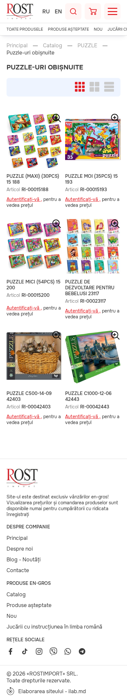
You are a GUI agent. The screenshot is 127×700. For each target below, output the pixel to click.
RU (46, 11)
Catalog (52, 45)
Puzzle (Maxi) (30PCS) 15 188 (33, 179)
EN (58, 11)
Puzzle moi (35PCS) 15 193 (91, 179)
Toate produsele (25, 29)
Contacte (18, 570)
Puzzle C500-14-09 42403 (29, 396)
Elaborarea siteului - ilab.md (52, 691)
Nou (98, 29)
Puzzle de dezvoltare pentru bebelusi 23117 (89, 288)
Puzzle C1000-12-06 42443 (88, 396)
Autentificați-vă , (24, 199)
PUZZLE (87, 45)
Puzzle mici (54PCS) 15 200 (34, 285)
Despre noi (20, 548)
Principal (17, 45)
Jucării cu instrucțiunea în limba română (54, 626)
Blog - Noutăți (24, 559)
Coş (93, 11)
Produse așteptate (68, 29)
